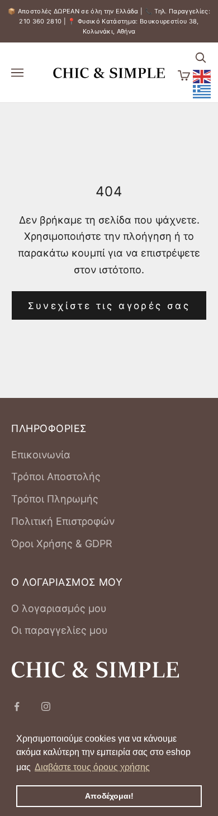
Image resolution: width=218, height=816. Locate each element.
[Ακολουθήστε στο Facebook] (16, 706)
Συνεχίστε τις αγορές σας (109, 305)
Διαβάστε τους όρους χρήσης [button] (92, 767)
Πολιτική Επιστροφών (63, 521)
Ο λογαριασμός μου (59, 608)
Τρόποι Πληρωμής (54, 499)
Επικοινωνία (40, 455)
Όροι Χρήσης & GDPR (61, 543)
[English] (202, 76)
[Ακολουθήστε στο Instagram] (45, 706)
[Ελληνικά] (202, 90)
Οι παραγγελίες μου (59, 630)
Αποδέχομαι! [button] (109, 795)
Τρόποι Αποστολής (56, 476)
